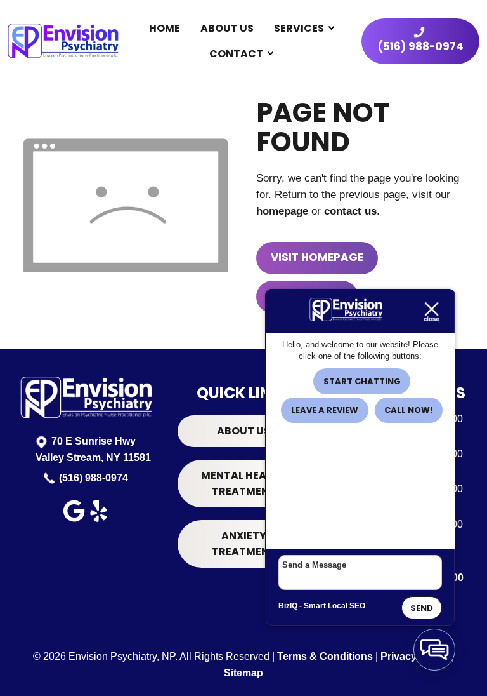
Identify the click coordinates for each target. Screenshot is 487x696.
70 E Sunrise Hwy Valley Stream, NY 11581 (93, 449)
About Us (227, 28)
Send (421, 608)
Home (164, 28)
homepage (282, 211)
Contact (236, 53)
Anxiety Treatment (244, 543)
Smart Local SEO (334, 605)
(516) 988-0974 (93, 477)
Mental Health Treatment (243, 483)
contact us (350, 211)
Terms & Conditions (325, 656)
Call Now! (408, 410)
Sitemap (243, 672)
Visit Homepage (317, 257)
